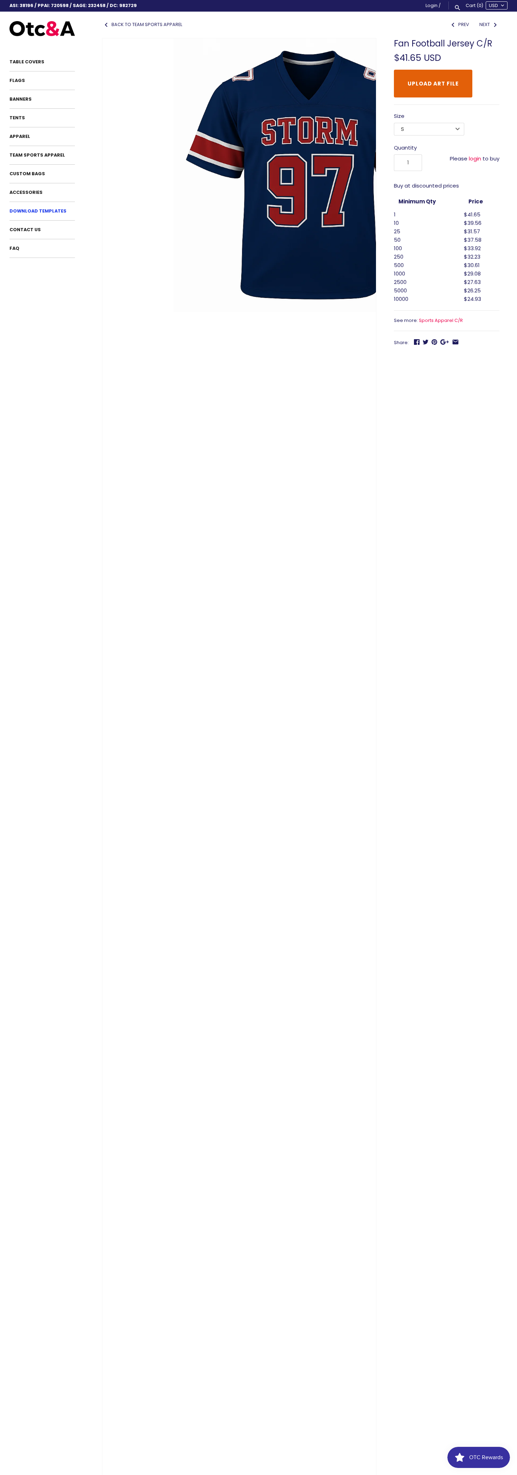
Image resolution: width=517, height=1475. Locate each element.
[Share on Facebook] (417, 342)
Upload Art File (433, 83)
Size (399, 116)
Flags (17, 80)
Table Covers (26, 62)
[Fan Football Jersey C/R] (310, 175)
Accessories (26, 192)
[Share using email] (455, 342)
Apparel (19, 136)
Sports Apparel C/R (441, 320)
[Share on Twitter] (425, 342)
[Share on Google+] (444, 342)
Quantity (405, 147)
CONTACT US (25, 230)
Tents (17, 118)
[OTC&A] (42, 28)
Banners (20, 99)
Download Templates (37, 211)
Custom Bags (27, 174)
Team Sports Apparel (37, 155)
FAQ (14, 248)
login (475, 158)
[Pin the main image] (434, 342)
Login (432, 5)
